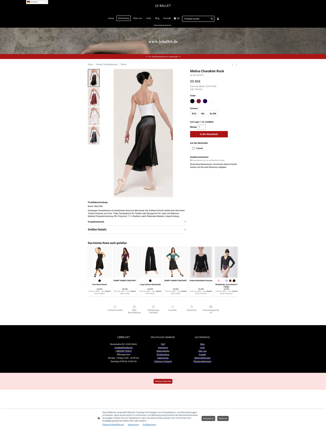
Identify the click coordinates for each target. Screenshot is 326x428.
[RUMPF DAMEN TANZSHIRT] (124, 262)
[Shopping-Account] (218, 18)
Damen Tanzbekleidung (106, 64)
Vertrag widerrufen (163, 381)
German (34, 2)
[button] (198, 148)
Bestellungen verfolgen (153, 311)
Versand (198, 89)
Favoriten (172, 310)
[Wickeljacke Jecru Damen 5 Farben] (226, 262)
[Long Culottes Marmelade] (150, 262)
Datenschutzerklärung (113, 424)
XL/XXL (213, 113)
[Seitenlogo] (163, 12)
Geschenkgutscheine (211, 311)
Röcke (123, 64)
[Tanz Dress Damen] (99, 262)
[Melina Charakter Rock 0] (94, 78)
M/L (203, 113)
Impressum (133, 424)
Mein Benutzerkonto (134, 311)
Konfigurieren (149, 424)
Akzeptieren (208, 418)
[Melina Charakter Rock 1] (94, 97)
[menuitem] (232, 64)
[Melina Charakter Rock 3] (94, 135)
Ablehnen (223, 418)
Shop (90, 64)
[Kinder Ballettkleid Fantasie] (201, 262)
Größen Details (97, 229)
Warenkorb (191, 310)
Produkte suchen (115, 310)
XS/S (194, 113)
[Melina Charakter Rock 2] (94, 116)
